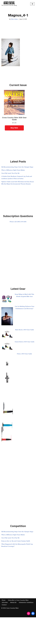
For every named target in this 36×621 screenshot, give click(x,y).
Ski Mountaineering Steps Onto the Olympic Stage (17, 167)
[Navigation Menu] (32, 3)
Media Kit (13, 602)
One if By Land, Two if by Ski (10, 173)
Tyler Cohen (14, 19)
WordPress (24, 619)
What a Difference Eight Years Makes (13, 170)
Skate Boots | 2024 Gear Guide (24, 330)
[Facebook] (33, 613)
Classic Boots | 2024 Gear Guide (24, 342)
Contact (4, 605)
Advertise (5, 602)
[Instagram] (28, 613)
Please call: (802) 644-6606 (18, 222)
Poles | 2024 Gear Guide (24, 354)
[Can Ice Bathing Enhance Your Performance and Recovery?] (7, 317)
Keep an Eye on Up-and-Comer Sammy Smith (15, 541)
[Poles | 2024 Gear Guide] (7, 424)
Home (3, 600)
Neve (10, 619)
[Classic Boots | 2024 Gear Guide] (7, 347)
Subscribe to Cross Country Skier (18, 600)
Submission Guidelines (26, 602)
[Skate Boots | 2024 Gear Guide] (7, 335)
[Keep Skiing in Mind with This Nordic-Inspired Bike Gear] (7, 299)
